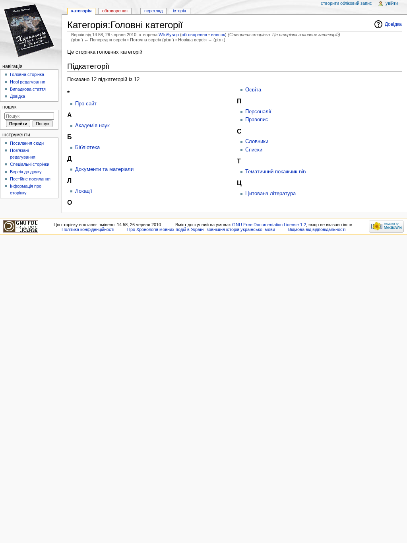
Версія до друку (26, 171)
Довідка (393, 24)
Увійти (392, 3)
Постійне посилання (30, 178)
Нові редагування (27, 82)
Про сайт (86, 104)
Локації (83, 191)
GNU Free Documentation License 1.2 (269, 224)
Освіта (253, 90)
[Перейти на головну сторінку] (31, 31)
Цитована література (270, 193)
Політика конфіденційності (88, 229)
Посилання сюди (27, 143)
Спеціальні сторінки (29, 164)
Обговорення (115, 10)
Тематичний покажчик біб (275, 172)
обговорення (194, 34)
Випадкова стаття (28, 89)
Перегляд (153, 10)
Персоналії (258, 111)
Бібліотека (87, 147)
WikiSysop (169, 34)
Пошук (9, 107)
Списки (253, 150)
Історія (179, 10)
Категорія (81, 10)
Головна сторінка (27, 74)
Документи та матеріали (104, 169)
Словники (256, 141)
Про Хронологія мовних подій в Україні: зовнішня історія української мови (201, 229)
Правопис (256, 119)
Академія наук (92, 125)
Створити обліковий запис (346, 3)
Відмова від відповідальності (316, 229)
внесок (218, 34)
